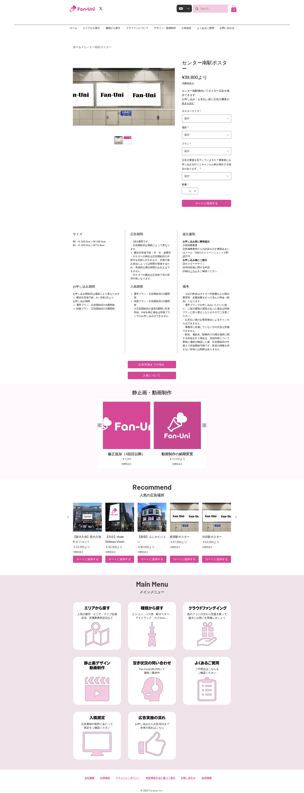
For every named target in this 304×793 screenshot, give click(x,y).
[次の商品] (204, 425)
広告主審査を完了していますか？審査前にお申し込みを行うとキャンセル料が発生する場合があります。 (206, 164)
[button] (234, 8)
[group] (151, 434)
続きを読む (188, 103)
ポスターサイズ (191, 111)
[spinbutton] (190, 191)
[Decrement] (184, 191)
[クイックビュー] (87, 517)
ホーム (77, 47)
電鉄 (185, 127)
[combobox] (206, 118)
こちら (193, 271)
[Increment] (195, 191)
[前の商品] (99, 425)
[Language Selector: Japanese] (184, 8)
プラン (186, 143)
